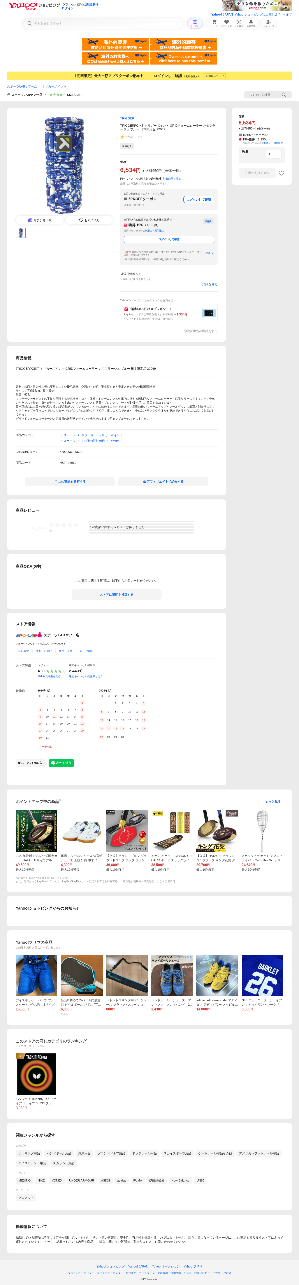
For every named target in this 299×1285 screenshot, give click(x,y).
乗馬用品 (84, 1153)
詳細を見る (210, 284)
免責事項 (162, 1272)
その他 (114, 441)
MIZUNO (24, 1180)
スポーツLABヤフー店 (22, 86)
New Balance (180, 1180)
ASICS (105, 1180)
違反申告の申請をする (202, 331)
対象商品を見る (172, 178)
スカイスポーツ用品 (177, 1153)
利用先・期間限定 (154, 230)
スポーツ (69, 441)
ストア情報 (86, 651)
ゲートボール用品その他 (215, 1153)
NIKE (41, 1180)
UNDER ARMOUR (81, 1180)
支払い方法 (22, 651)
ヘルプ (287, 14)
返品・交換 (65, 651)
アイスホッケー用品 (32, 1163)
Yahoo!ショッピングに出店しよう (258, 14)
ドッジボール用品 (144, 1153)
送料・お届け (44, 651)
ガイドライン (147, 1272)
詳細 (208, 253)
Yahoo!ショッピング (111, 1266)
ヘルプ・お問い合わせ (197, 1272)
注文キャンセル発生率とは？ (86, 676)
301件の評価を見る (49, 676)
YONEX (57, 1180)
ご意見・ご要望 (222, 1272)
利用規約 (131, 1272)
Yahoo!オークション (166, 1266)
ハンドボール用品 (59, 1153)
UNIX (200, 1180)
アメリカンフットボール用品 (259, 1153)
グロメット (26, 1197)
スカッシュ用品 (63, 1163)
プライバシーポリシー (81, 1272)
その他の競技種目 (93, 441)
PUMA (137, 1180)
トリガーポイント (54, 86)
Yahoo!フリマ (193, 1266)
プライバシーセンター (110, 1272)
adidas (121, 1180)
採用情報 (176, 1272)
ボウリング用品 (29, 1153)
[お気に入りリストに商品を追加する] (281, 173)
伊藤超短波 (156, 1180)
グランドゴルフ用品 (111, 1153)
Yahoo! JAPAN (222, 14)
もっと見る (273, 801)
